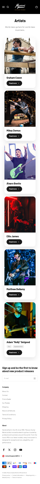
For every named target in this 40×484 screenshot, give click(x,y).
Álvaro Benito (14, 183)
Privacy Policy (6, 418)
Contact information (18, 475)
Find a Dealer (6, 399)
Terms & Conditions (9, 415)
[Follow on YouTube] (20, 449)
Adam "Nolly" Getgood (18, 342)
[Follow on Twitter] (9, 449)
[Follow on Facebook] (3, 449)
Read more (13, 83)
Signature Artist (18, 346)
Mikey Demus (14, 130)
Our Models (6, 403)
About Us (5, 391)
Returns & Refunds (8, 411)
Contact (5, 395)
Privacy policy (6, 475)
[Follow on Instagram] (15, 449)
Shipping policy (30, 475)
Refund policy (6, 477)
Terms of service (17, 477)
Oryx (9, 346)
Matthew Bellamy (16, 289)
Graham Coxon (14, 77)
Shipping (5, 407)
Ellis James (13, 236)
